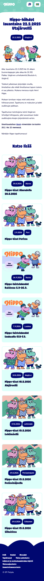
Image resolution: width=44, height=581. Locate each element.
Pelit (4, 555)
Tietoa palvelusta (22, 558)
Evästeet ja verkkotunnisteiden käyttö (18, 561)
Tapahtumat (7, 558)
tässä (18, 124)
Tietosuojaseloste (9, 564)
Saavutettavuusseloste (12, 567)
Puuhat (13, 555)
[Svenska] (37, 4)
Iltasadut (23, 555)
